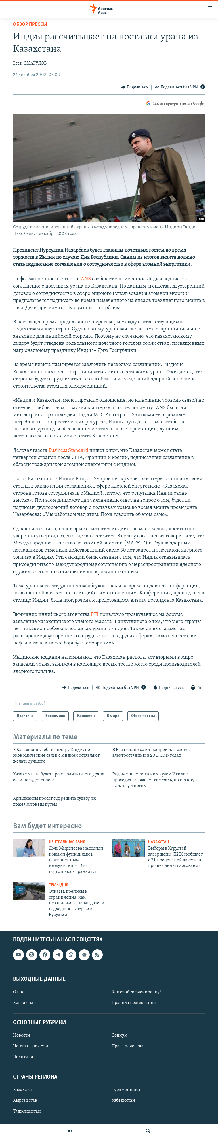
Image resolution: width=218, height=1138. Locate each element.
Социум (119, 1035)
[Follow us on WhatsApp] (71, 955)
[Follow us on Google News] (84, 955)
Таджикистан (27, 1111)
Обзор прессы (30, 24)
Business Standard (68, 450)
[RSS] (97, 955)
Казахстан (158, 842)
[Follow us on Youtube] (18, 955)
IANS (85, 279)
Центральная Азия (67, 842)
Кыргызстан (25, 1100)
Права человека (128, 1046)
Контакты (23, 1003)
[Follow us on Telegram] (58, 955)
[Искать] (148, 1131)
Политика (23, 1057)
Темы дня (58, 885)
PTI (95, 614)
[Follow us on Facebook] (44, 955)
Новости (21, 1035)
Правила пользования (134, 1003)
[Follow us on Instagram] (31, 955)
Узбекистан (123, 1100)
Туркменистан (127, 1090)
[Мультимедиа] (69, 1131)
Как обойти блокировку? (136, 992)
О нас (18, 992)
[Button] (134, 87)
